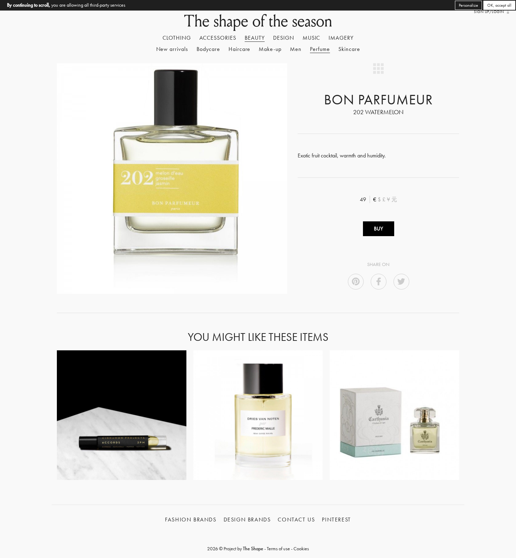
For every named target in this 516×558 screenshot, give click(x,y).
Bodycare (208, 49)
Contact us (296, 519)
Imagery (341, 37)
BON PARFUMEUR (378, 100)
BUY (378, 228)
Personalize (468, 5)
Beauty (255, 37)
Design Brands (247, 519)
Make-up (270, 49)
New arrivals (172, 49)
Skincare (349, 49)
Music (311, 37)
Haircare (240, 49)
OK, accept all (499, 5)
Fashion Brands (190, 519)
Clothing (177, 37)
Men (296, 49)
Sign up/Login (489, 11)
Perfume (320, 49)
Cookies (301, 548)
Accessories (218, 37)
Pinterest (336, 519)
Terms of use (278, 548)
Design (283, 37)
